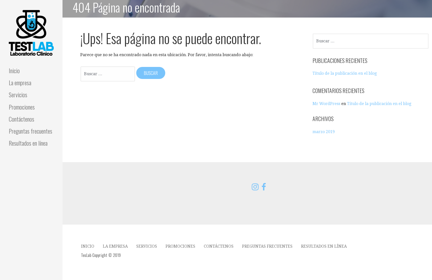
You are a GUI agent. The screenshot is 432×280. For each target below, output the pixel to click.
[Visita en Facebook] (264, 188)
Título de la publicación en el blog (344, 73)
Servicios (18, 94)
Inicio (14, 70)
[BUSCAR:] (108, 73)
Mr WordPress (326, 103)
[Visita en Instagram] (255, 188)
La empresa (20, 82)
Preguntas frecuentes (30, 130)
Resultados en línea (28, 142)
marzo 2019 (323, 131)
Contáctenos (21, 118)
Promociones (22, 106)
